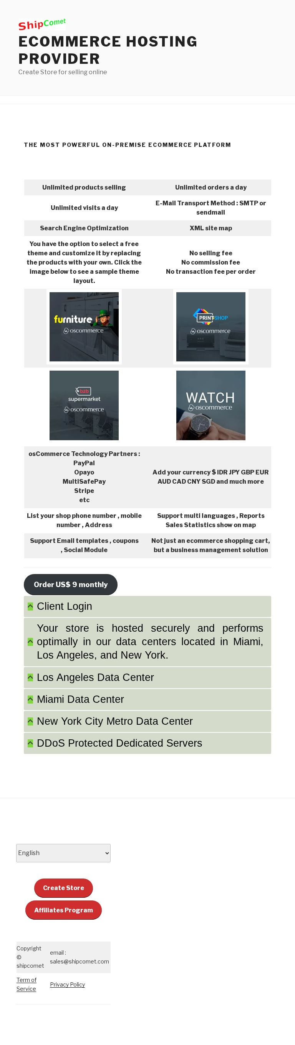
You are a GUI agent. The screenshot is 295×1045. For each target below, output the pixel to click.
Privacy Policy (67, 984)
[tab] (147, 606)
